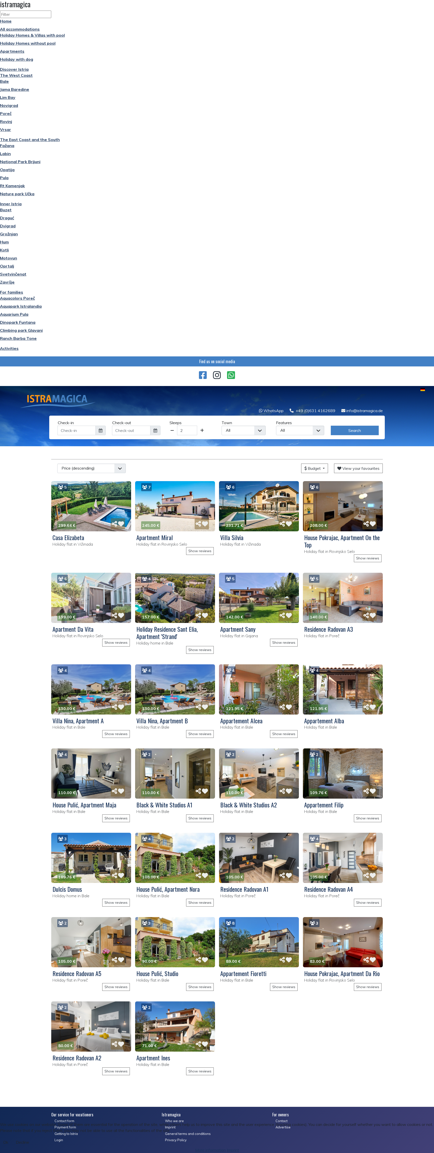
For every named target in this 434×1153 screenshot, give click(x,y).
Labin (5, 153)
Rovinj (6, 121)
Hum (4, 241)
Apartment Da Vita (72, 628)
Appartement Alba (324, 720)
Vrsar (5, 129)
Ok (5, 1142)
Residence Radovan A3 (328, 628)
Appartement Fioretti (243, 973)
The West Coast (16, 75)
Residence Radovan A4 (328, 888)
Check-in (66, 422)
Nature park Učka (17, 193)
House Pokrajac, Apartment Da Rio (342, 973)
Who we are (174, 1121)
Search (354, 430)
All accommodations (20, 29)
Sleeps (176, 422)
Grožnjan (9, 233)
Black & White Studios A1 (164, 804)
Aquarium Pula (14, 314)
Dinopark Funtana (17, 322)
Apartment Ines (153, 1057)
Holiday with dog (16, 59)
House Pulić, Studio (157, 973)
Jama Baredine (14, 89)
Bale (4, 81)
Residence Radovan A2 (76, 1057)
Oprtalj (7, 266)
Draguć (7, 217)
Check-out (121, 422)
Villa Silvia (231, 537)
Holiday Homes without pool (28, 43)
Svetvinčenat (13, 274)
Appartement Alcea (241, 720)
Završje (7, 282)
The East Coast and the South (30, 139)
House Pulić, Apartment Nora (168, 888)
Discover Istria (14, 69)
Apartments (12, 51)
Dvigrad (8, 225)
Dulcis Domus (67, 888)
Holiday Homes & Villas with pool (32, 35)
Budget (314, 468)
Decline (22, 1142)
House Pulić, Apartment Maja (84, 804)
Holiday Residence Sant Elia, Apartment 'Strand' (167, 632)
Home (6, 21)
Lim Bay (7, 97)
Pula (4, 177)
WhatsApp (273, 410)
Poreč (6, 113)
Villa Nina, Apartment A (78, 720)
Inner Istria (11, 203)
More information (210, 1149)
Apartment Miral (154, 537)
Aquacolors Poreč (17, 298)
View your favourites (360, 468)
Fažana (7, 145)
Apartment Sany (237, 628)
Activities (9, 348)
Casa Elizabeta (68, 537)
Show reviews (199, 551)
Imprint (233, 1149)
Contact (282, 1121)
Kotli (4, 249)
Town (227, 422)
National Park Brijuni (20, 161)
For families (11, 292)
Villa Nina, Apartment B (162, 720)
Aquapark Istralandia (21, 306)
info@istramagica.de (364, 410)
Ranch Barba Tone (18, 338)
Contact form (64, 1121)
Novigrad (9, 105)
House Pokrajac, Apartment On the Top (342, 541)
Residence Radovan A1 (244, 888)
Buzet (6, 209)
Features (284, 422)
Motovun (8, 258)
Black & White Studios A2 (248, 804)
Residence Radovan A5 (76, 973)
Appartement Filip (324, 804)
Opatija (7, 169)
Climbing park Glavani (21, 330)
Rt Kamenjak (12, 185)
